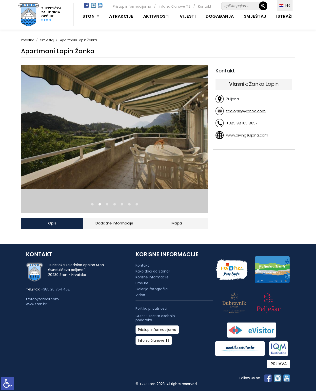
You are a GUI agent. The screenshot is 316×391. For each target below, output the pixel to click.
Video (140, 294)
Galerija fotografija (152, 289)
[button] (92, 204)
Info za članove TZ (174, 6)
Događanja (220, 16)
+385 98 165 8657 (241, 123)
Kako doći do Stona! (153, 271)
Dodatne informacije (114, 223)
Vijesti (188, 16)
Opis (52, 223)
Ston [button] (89, 16)
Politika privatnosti (151, 308)
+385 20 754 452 (55, 289)
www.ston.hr (36, 304)
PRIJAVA (279, 364)
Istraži (284, 16)
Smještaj (255, 16)
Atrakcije (121, 16)
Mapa (177, 223)
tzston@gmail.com (42, 299)
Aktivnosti (156, 16)
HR (286, 5)
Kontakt (204, 6)
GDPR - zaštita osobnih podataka (155, 318)
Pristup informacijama (132, 6)
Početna (27, 40)
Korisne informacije (152, 277)
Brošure (142, 283)
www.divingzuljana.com (247, 135)
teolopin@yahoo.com (246, 111)
